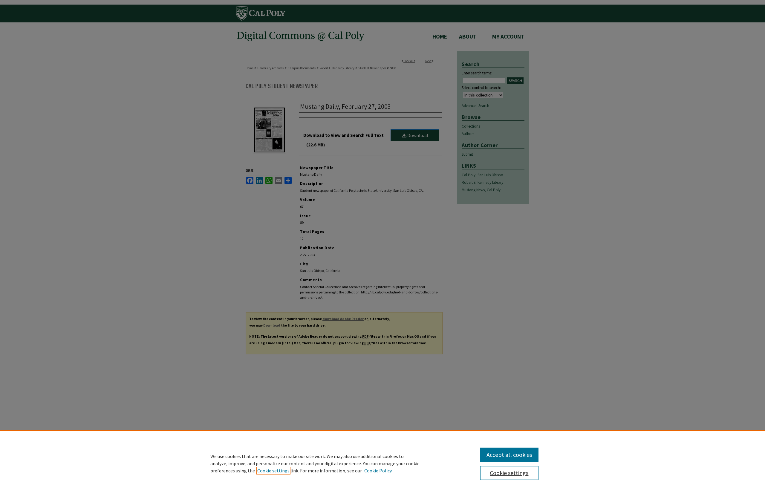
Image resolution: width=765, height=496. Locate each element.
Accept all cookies (509, 454)
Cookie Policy (378, 471)
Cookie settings (273, 471)
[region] (382, 463)
